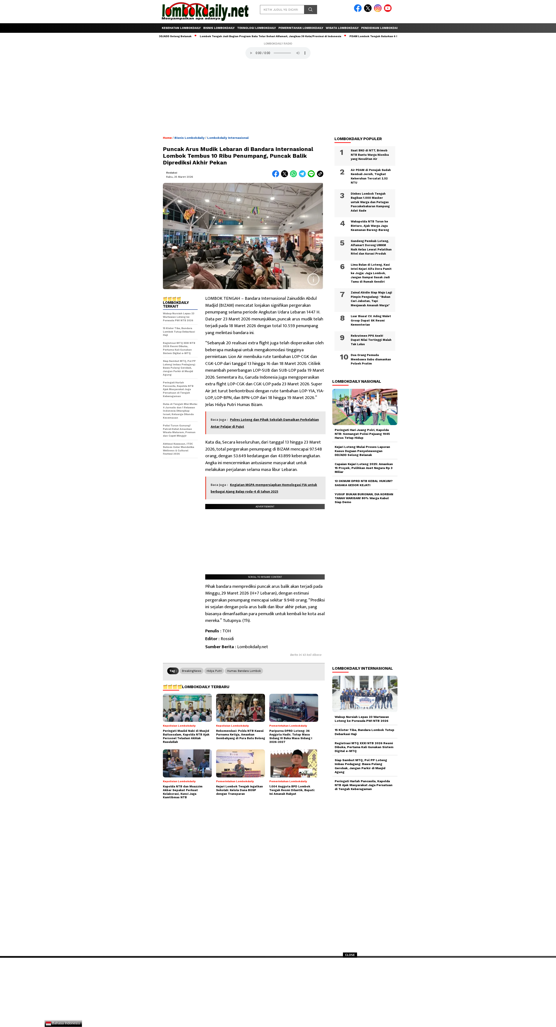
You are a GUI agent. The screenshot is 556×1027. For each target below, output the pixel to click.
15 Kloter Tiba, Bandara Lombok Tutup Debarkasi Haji (364, 731)
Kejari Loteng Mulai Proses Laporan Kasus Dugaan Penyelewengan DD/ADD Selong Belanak (362, 450)
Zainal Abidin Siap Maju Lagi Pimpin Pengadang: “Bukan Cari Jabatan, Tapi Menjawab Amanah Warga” (371, 299)
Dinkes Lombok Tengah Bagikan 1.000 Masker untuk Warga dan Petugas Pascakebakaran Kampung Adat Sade (370, 202)
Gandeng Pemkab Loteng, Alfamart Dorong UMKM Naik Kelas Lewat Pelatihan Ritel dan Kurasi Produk (371, 247)
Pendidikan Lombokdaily (381, 28)
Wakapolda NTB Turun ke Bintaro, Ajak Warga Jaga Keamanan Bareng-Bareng (370, 226)
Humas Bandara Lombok (244, 671)
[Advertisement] (278, 993)
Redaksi (171, 172)
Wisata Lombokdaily (342, 28)
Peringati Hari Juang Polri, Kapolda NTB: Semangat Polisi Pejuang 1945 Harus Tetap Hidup (362, 433)
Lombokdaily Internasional (228, 137)
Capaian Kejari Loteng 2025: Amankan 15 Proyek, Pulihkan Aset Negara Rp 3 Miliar (364, 468)
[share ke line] (312, 176)
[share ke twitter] (285, 176)
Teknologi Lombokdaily (256, 28)
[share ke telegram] (303, 176)
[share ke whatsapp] (294, 176)
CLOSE (350, 955)
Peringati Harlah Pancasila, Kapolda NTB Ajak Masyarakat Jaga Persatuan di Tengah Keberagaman (363, 785)
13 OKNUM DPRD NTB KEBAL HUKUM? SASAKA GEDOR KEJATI (364, 483)
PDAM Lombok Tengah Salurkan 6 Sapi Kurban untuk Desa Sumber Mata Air (372, 36)
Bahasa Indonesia (65, 1023)
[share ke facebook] (276, 176)
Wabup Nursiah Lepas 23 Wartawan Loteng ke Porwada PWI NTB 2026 (362, 718)
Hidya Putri (214, 671)
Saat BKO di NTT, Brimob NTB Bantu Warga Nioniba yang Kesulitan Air (370, 155)
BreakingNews (191, 671)
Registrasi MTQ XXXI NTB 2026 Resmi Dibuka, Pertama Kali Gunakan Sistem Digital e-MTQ (364, 747)
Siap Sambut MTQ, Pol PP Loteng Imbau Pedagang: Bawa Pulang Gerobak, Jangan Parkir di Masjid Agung (361, 766)
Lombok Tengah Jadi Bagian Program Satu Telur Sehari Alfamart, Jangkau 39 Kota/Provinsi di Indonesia (241, 36)
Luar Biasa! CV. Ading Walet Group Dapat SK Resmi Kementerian (371, 320)
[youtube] (388, 11)
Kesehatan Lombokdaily (181, 28)
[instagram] (378, 11)
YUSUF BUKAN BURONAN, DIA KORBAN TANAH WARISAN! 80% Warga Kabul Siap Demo (364, 498)
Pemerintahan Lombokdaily (300, 28)
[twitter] (368, 11)
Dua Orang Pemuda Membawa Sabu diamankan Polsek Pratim (371, 359)
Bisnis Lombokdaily (219, 28)
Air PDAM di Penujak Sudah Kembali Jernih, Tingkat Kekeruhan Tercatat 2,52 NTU (371, 176)
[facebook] (358, 11)
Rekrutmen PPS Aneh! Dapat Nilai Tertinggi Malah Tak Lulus (371, 340)
